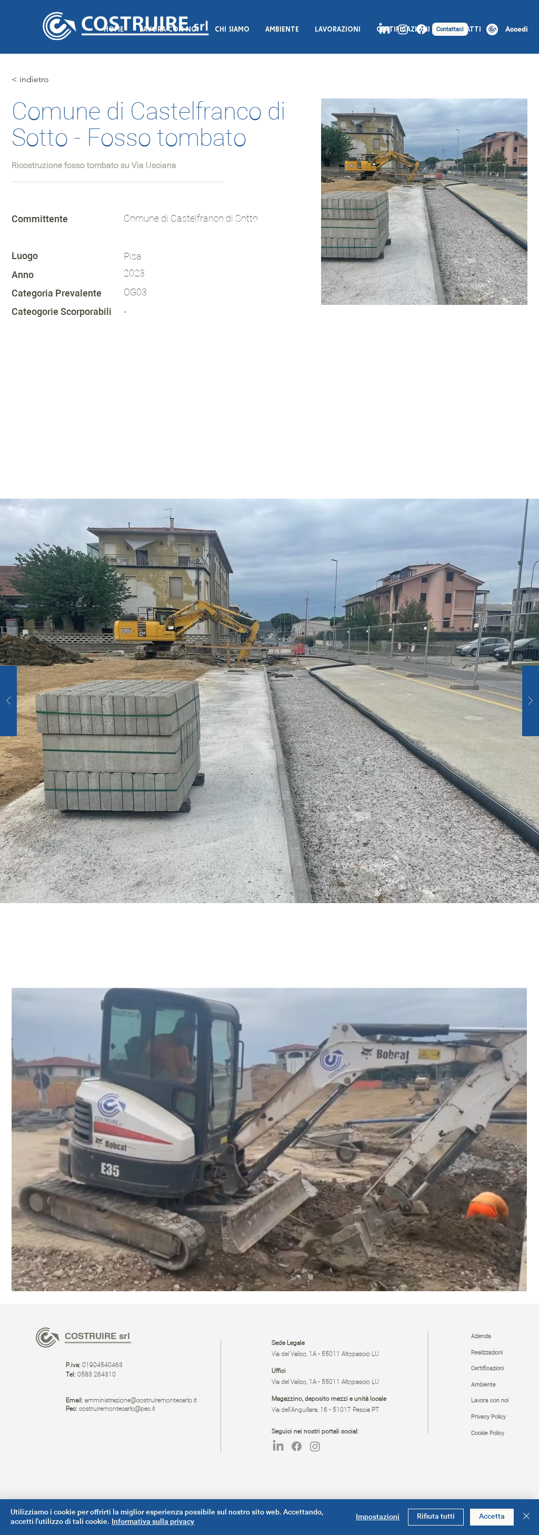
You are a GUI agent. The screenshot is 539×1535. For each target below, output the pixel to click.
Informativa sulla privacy (153, 1522)
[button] (513, 1279)
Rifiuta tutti (436, 1516)
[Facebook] (421, 29)
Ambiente (483, 1385)
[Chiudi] (526, 1517)
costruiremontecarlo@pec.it (117, 1409)
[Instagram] (403, 29)
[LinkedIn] (384, 29)
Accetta (492, 1516)
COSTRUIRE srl (97, 1336)
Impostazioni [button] (378, 1517)
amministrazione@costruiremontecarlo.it (141, 1401)
